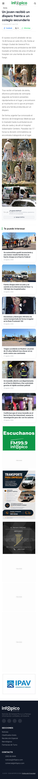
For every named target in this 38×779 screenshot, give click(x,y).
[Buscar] (35, 3)
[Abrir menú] (3, 3)
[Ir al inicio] (19, 3)
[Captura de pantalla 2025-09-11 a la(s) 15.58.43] (19, 538)
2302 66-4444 (10, 756)
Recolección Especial (10, 738)
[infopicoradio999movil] (19, 438)
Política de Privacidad (28, 773)
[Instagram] (9, 721)
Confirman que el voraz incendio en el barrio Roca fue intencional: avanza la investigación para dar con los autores (19, 415)
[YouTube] (20, 721)
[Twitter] (15, 721)
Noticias (5, 732)
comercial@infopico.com (14, 763)
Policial (5, 8)
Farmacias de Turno (9, 745)
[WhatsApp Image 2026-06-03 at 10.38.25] (19, 495)
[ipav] (19, 684)
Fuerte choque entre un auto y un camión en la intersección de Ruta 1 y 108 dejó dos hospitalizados (18, 287)
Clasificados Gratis (9, 735)
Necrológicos (7, 742)
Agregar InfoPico (20, 217)
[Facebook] (4, 721)
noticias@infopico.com (14, 760)
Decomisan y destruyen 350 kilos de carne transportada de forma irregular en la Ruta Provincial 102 (19, 319)
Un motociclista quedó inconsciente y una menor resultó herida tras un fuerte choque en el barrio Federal (18, 255)
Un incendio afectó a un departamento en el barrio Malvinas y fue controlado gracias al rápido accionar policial (19, 383)
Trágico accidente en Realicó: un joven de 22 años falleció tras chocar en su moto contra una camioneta (19, 351)
